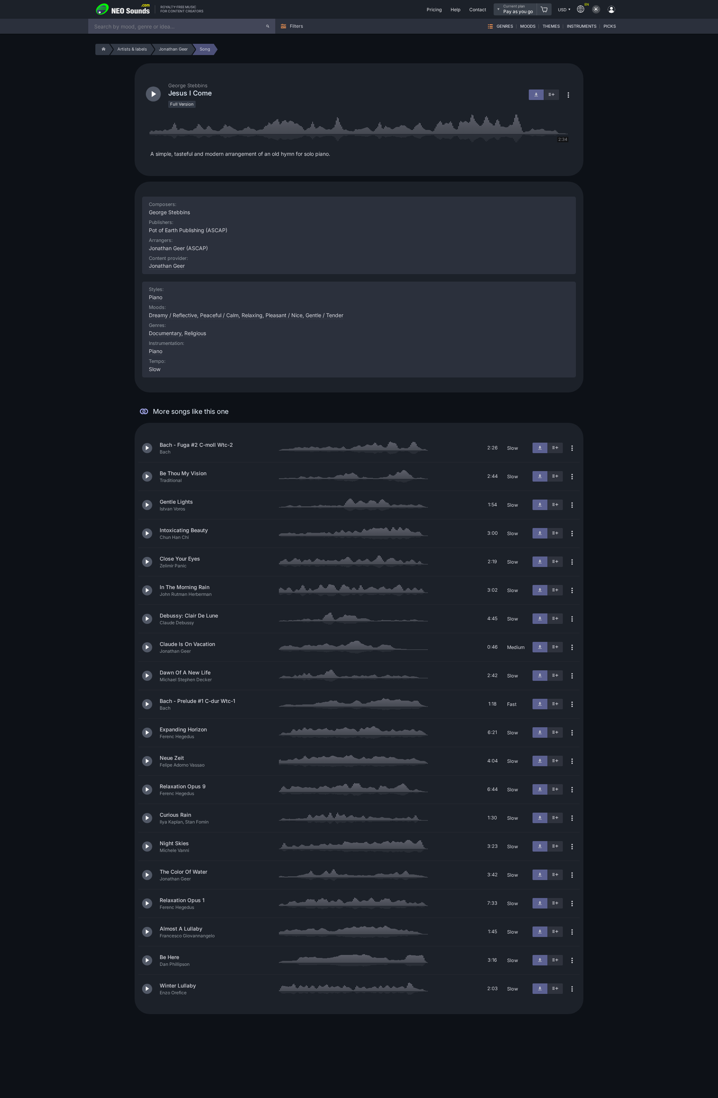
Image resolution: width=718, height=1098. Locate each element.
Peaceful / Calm (219, 315)
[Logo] (123, 9)
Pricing (434, 9)
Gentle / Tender (324, 315)
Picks (610, 26)
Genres (505, 26)
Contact (477, 9)
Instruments (581, 26)
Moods (528, 26)
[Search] (267, 26)
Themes (551, 26)
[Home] (102, 49)
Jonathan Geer (167, 266)
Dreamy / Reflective (173, 315)
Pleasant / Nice (284, 315)
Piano (155, 351)
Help (455, 9)
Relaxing (252, 315)
